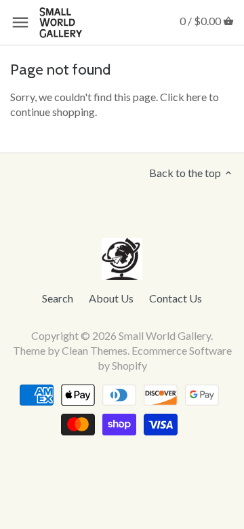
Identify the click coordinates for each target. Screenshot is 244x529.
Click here (183, 96)
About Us (111, 298)
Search (57, 298)
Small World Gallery (165, 335)
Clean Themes (94, 350)
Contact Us (175, 298)
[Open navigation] (20, 22)
